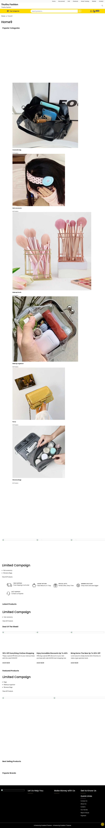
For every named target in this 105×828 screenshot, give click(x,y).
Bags (5, 682)
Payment (83, 815)
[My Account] (91, 11)
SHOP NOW (6, 663)
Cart (69, 1)
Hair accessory (17, 208)
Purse (14, 422)
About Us (83, 804)
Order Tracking (85, 1)
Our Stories (84, 810)
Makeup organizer (18, 363)
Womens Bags (16, 480)
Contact (101, 1)
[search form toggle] (102, 5)
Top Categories (14, 11)
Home (53, 1)
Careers (83, 807)
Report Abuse (85, 813)
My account (61, 1)
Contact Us (84, 801)
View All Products (7, 577)
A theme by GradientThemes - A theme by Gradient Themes (52, 825)
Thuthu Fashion (9, 4)
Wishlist (94, 1)
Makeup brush (16, 292)
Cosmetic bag (16, 150)
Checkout (75, 1)
